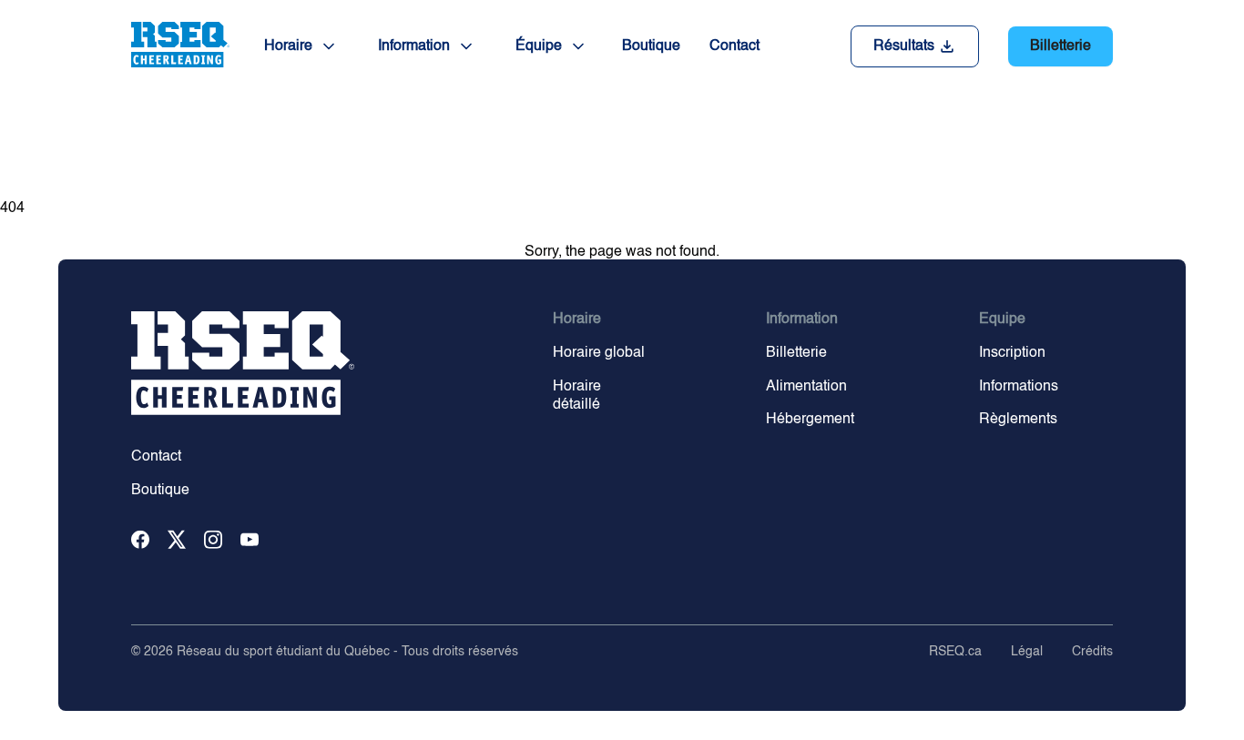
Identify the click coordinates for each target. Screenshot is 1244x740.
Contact (734, 46)
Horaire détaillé (577, 396)
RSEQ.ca (955, 651)
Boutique (651, 46)
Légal (1027, 651)
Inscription (1012, 353)
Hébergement (810, 419)
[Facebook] (140, 541)
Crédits (1092, 651)
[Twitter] (177, 541)
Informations (1018, 387)
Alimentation (806, 387)
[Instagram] (213, 541)
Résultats (903, 46)
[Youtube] (249, 541)
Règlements (1018, 419)
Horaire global (599, 353)
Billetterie (1060, 46)
